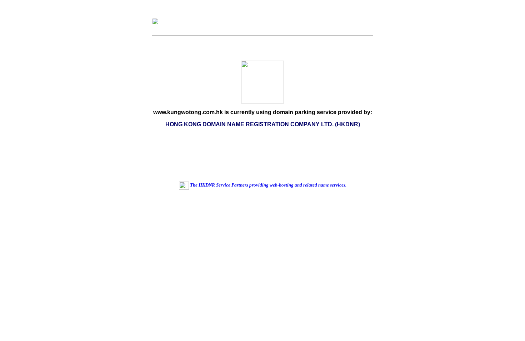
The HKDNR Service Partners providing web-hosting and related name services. (268, 185)
